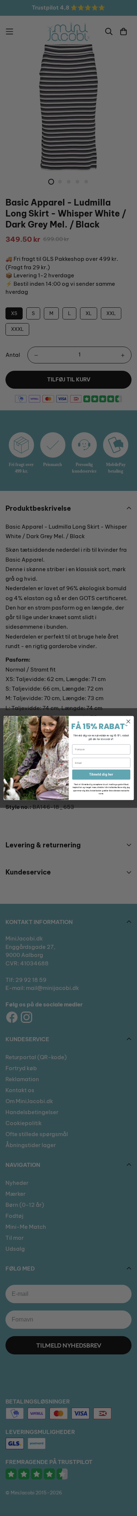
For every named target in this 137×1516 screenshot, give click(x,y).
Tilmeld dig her (101, 774)
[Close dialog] (128, 721)
